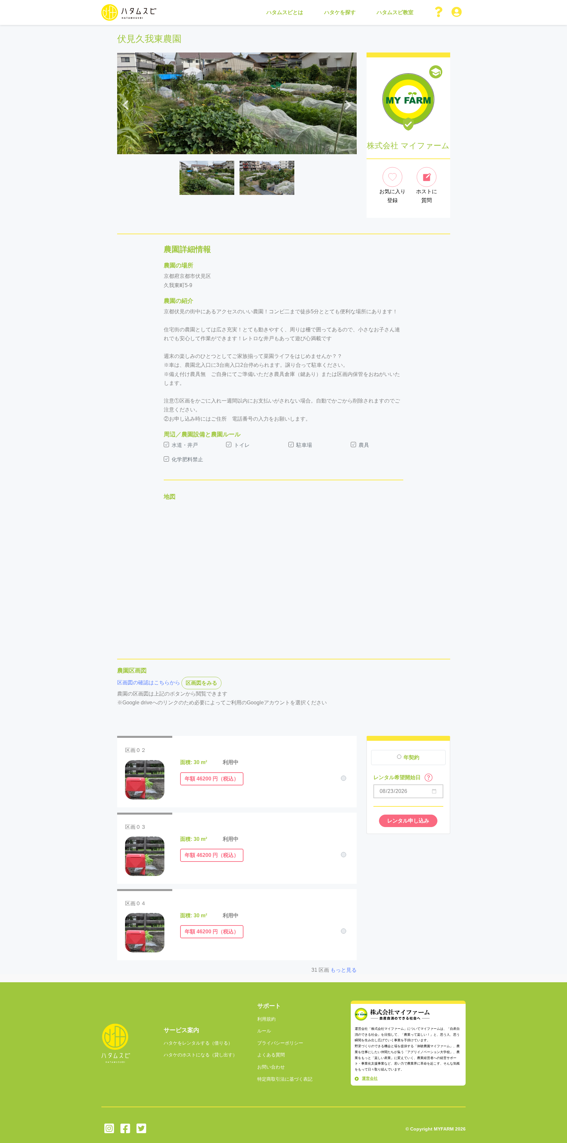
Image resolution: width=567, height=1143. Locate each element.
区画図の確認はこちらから (148, 682)
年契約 (411, 757)
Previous (125, 103)
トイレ (242, 445)
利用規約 (266, 1019)
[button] (439, 12)
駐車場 (304, 445)
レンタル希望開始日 (397, 777)
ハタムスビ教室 (395, 12)
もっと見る (343, 970)
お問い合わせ (271, 1067)
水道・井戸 (185, 445)
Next (348, 103)
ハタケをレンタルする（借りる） (198, 1043)
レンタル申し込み (408, 820)
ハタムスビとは (284, 12)
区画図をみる (201, 683)
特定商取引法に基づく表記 (284, 1079)
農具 (364, 445)
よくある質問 (271, 1054)
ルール (264, 1030)
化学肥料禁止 (187, 459)
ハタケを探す (340, 12)
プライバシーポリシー (280, 1043)
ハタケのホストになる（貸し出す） (200, 1054)
